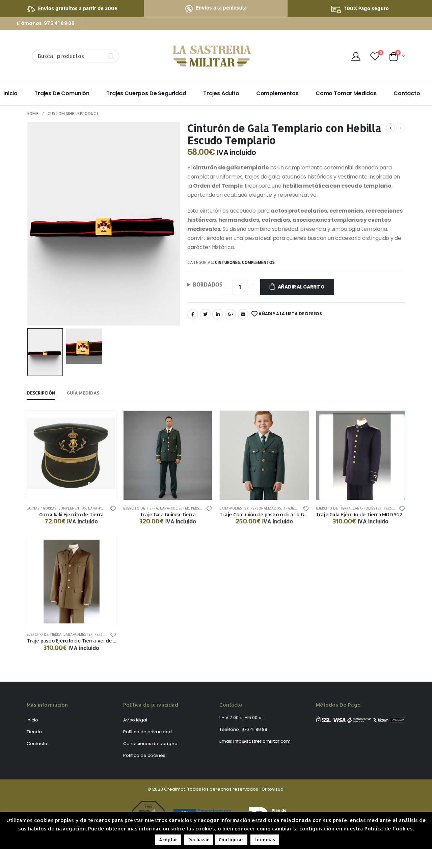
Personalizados (265, 508)
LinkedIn (217, 314)
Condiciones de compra (150, 743)
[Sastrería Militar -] (212, 56)
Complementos (277, 93)
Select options (201, 422)
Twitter (205, 314)
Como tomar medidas (346, 93)
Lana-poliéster (102, 508)
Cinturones (227, 262)
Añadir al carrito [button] (105, 422)
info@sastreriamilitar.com (262, 741)
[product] (71, 455)
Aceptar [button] (168, 839)
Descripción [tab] (41, 392)
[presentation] (28, 224)
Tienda (34, 732)
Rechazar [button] (198, 839)
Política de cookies (144, 755)
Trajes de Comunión (61, 93)
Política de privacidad (147, 732)
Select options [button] (298, 422)
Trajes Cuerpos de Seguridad (146, 93)
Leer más (264, 839)
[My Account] (356, 56)
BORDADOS (207, 284)
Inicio (10, 93)
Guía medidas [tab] (83, 392)
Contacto (407, 93)
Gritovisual (273, 789)
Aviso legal (135, 720)
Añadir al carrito (301, 286)
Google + (230, 314)
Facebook (192, 314)
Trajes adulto (221, 93)
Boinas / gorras (41, 508)
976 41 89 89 (59, 23)
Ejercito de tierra (140, 508)
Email (243, 314)
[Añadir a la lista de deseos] (113, 508)
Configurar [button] (231, 839)
